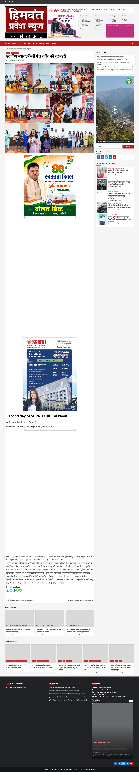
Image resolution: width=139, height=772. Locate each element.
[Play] (98, 141)
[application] (115, 109)
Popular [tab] (104, 164)
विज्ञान (47, 43)
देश (19, 43)
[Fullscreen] (132, 141)
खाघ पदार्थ (43, 625)
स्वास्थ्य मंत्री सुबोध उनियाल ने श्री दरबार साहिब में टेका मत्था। (111, 57)
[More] (20, 590)
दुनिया (24, 43)
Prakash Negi (20, 60)
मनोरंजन (35, 43)
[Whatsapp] (17, 590)
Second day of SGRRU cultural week (18, 594)
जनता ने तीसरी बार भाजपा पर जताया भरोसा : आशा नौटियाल (19, 599)
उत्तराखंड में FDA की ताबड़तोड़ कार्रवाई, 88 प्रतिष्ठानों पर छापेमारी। (112, 59)
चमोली (76, 625)
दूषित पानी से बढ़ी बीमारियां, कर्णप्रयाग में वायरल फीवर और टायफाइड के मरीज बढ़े (115, 67)
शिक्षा (79, 625)
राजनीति (41, 43)
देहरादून (14, 43)
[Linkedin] (14, 590)
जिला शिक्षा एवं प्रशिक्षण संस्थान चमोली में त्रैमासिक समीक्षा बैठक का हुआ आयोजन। (113, 63)
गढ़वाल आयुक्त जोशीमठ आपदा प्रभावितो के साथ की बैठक (80, 599)
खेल (29, 43)
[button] (115, 109)
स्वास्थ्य (54, 43)
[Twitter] (11, 590)
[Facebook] (8, 590)
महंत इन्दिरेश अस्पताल (19, 625)
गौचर (72, 625)
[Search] (133, 43)
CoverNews (83, 769)
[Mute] (129, 141)
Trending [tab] (111, 164)
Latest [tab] (98, 164)
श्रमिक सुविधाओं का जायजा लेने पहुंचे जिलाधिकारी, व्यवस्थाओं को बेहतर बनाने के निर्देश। (115, 70)
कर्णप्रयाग (113, 203)
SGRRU (8, 52)
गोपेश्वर (113, 214)
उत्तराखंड (7, 43)
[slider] (113, 141)
